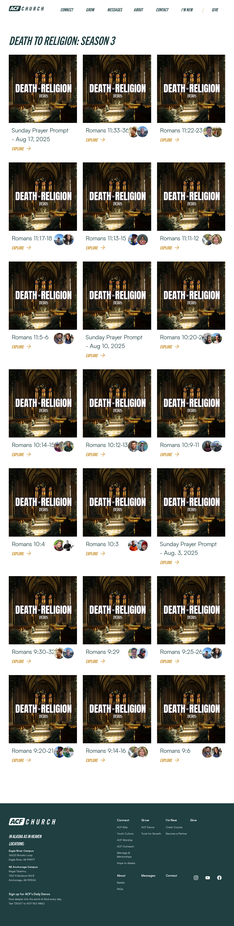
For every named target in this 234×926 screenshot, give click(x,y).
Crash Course (174, 827)
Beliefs (121, 882)
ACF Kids (122, 827)
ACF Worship (125, 840)
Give (215, 9)
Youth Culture (125, 833)
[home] (26, 8)
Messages (114, 9)
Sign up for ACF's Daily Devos (29, 894)
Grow (90, 9)
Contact (162, 9)
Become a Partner (176, 833)
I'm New (187, 9)
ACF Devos (147, 827)
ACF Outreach (125, 846)
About (138, 9)
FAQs (120, 889)
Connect (66, 9)
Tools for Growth (151, 833)
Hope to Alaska (126, 863)
